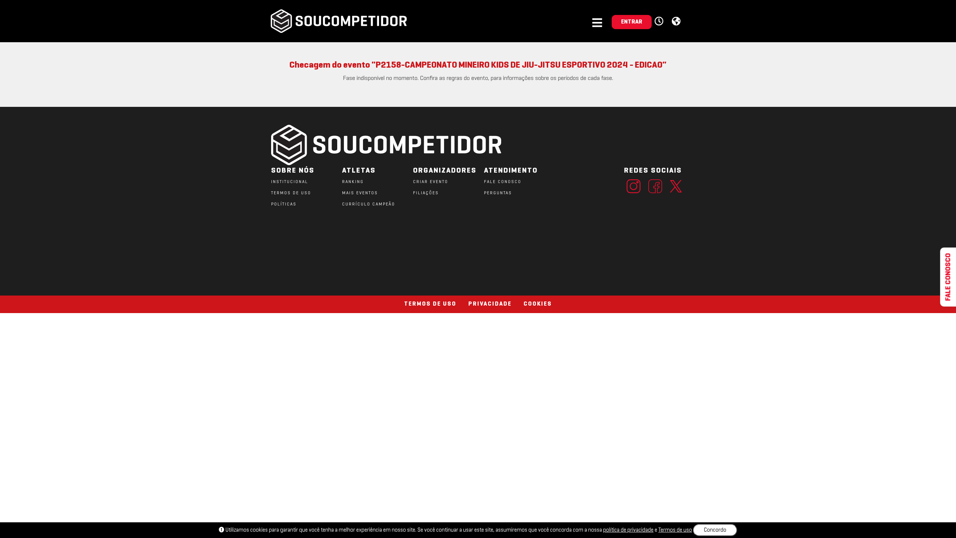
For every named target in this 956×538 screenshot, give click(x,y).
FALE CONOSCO (502, 182)
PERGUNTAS (498, 193)
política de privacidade (628, 530)
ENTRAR (631, 22)
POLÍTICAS (284, 204)
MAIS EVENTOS (360, 193)
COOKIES (538, 304)
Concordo (715, 530)
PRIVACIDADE (490, 304)
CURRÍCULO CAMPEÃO (368, 204)
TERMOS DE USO (291, 193)
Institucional (289, 182)
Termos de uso (675, 530)
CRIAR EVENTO (430, 182)
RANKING (353, 182)
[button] (660, 21)
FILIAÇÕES (426, 193)
